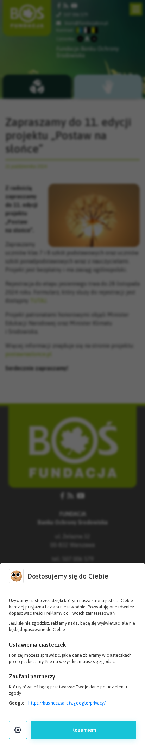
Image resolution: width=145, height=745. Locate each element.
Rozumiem (83, 730)
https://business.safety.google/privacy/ (67, 703)
